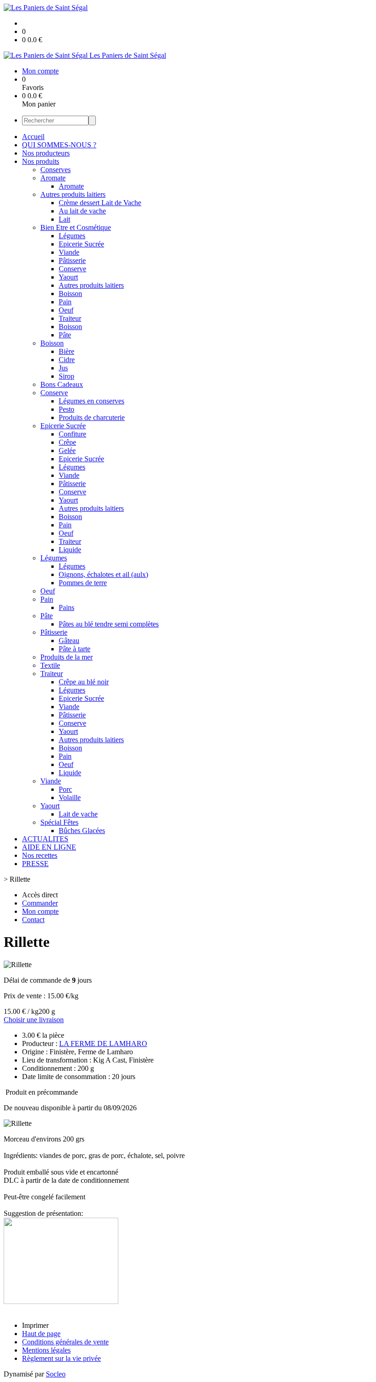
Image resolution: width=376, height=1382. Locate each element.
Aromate (53, 178)
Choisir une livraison (34, 1020)
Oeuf (66, 310)
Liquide (70, 550)
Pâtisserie (72, 260)
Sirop (66, 376)
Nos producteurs (46, 153)
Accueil (33, 136)
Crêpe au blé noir (84, 682)
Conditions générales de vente (65, 1342)
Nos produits (40, 161)
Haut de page (41, 1333)
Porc (65, 789)
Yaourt (68, 277)
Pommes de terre (83, 583)
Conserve (72, 269)
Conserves (55, 169)
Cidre (67, 360)
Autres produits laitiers (72, 194)
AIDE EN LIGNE (49, 847)
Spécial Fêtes (59, 822)
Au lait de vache (82, 211)
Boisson (70, 293)
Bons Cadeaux (61, 384)
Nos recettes (39, 855)
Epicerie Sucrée (81, 244)
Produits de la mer (66, 657)
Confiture (72, 434)
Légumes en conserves (91, 401)
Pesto (66, 409)
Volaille (70, 797)
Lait (64, 219)
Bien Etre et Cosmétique (75, 227)
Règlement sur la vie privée (61, 1358)
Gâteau (69, 640)
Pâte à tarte (74, 649)
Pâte (65, 335)
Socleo (56, 1374)
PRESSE (35, 863)
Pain (65, 302)
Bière (66, 351)
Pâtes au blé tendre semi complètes (109, 624)
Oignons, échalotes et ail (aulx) (103, 574)
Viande (69, 252)
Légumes (72, 236)
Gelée (67, 450)
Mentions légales (46, 1350)
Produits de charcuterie (92, 417)
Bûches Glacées (82, 830)
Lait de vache (78, 814)
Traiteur (70, 318)
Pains (66, 607)
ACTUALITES (45, 839)
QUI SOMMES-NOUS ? (59, 145)
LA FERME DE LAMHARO (103, 1043)
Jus (63, 368)
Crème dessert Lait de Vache (100, 203)
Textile (50, 665)
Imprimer (35, 1325)
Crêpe (67, 442)
